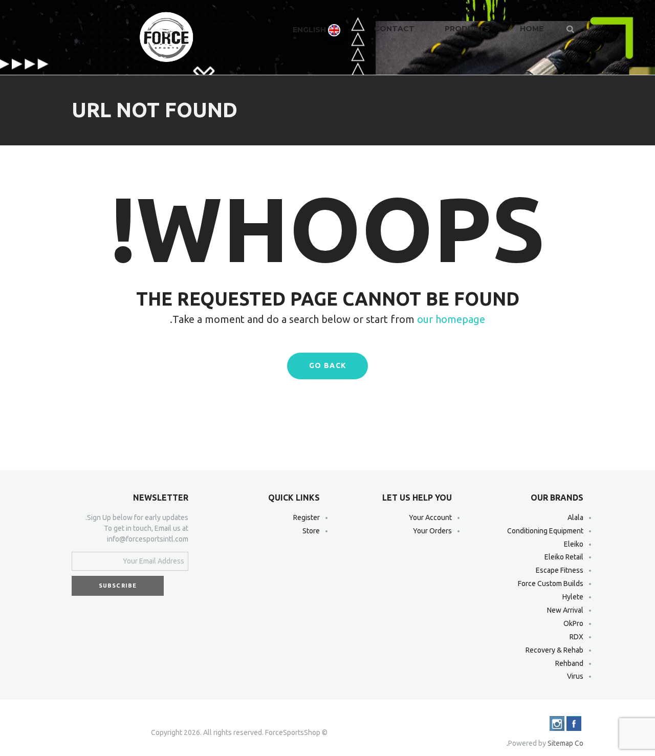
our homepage (451, 319)
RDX (576, 637)
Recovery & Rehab (554, 650)
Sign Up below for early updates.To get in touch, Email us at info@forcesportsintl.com (136, 528)
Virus (575, 676)
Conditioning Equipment (545, 531)
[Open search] (571, 28)
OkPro (573, 623)
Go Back (327, 365)
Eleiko (573, 544)
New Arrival (565, 610)
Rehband (569, 663)
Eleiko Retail (563, 557)
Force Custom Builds (550, 583)
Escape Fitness (559, 570)
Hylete (572, 597)
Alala (575, 517)
